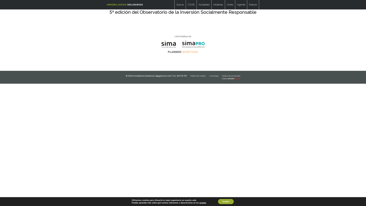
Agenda (241, 4)
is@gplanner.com (163, 76)
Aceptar (225, 201)
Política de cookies (198, 76)
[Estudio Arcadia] (234, 79)
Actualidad (204, 4)
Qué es (180, 4)
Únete (230, 4)
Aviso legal (214, 76)
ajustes (202, 203)
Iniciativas (218, 4)
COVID (191, 4)
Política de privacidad (231, 76)
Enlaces (253, 4)
